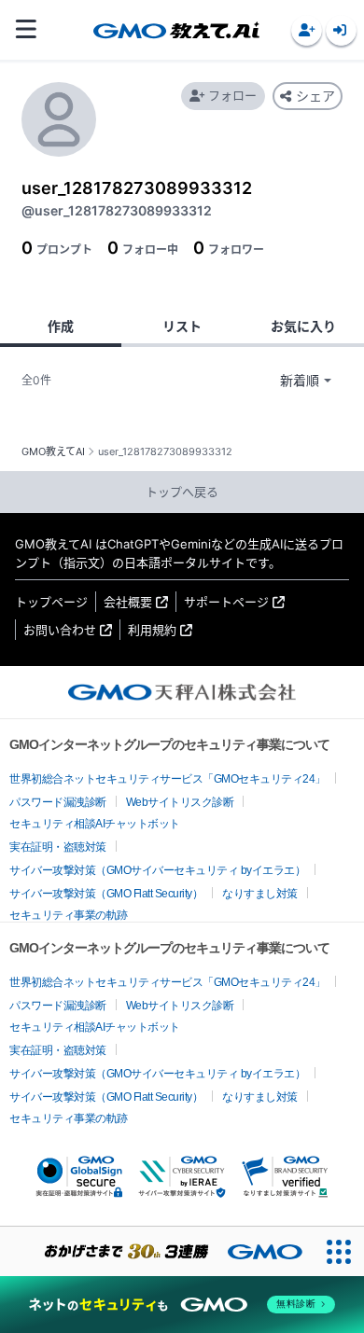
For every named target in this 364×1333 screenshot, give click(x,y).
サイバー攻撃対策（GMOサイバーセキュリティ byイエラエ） (157, 870)
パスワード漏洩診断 (57, 802)
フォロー (232, 95)
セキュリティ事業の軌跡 (68, 915)
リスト (182, 326)
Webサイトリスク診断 (180, 802)
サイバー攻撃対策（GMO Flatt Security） (106, 893)
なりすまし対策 (260, 893)
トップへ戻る (182, 491)
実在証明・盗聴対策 (57, 847)
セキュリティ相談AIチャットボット (94, 823)
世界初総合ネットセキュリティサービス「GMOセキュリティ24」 (167, 778)
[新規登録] (306, 30)
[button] (306, 30)
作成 (61, 326)
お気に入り (303, 326)
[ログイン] (341, 30)
